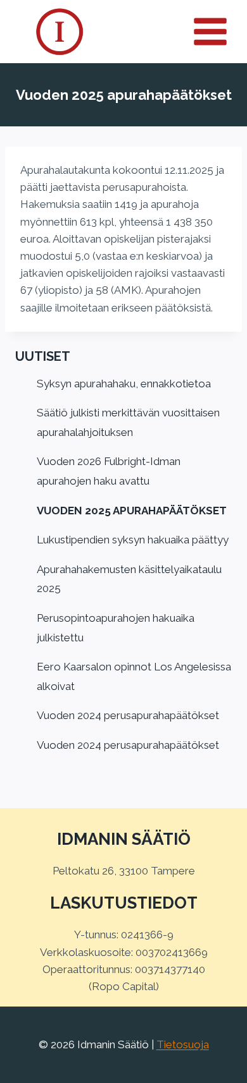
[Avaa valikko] (217, 31)
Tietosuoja (182, 1044)
